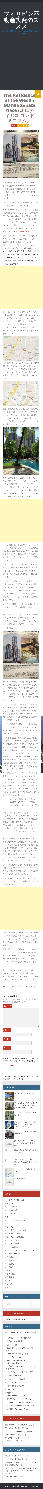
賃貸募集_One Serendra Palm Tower (20, 1406)
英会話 (9, 1284)
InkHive (14, 1486)
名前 (5, 1030)
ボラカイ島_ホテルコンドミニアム (18, 1456)
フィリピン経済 (13, 1244)
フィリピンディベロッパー (17, 1230)
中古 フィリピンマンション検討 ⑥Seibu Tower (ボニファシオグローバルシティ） (25, 1124)
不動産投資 (11, 1264)
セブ (8, 1217)
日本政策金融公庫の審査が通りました (19, 1425)
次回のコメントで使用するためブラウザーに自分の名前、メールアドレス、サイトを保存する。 (20, 1060)
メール (5, 1039)
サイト (5, 1048)
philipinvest (24, 125)
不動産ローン (12, 1257)
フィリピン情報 (13, 1240)
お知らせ (10, 1203)
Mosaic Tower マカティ (16, 1375)
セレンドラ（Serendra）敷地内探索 (18, 1431)
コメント (7, 1006)
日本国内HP (10, 1389)
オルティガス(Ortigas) (17, 987)
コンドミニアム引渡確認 (15, 1379)
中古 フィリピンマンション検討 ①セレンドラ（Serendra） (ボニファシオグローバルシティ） (21, 1470)
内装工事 (10, 1270)
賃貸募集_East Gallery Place (17, 1409)
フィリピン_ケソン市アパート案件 (20, 1372)
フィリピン (11, 1227)
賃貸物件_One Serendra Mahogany (20, 1399)
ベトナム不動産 (13, 1247)
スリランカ (11, 1213)
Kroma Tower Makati (14, 1357)
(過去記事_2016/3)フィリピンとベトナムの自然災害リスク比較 (25, 1143)
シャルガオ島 (12, 1207)
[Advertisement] (21, 64)
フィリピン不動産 (31, 987)
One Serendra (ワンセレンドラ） (19, 1354)
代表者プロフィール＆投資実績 (19, 1338)
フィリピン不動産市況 (15, 1237)
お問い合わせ (19, 1179)
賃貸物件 (9, 1393)
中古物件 (10, 1267)
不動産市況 (11, 1260)
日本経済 (10, 1277)
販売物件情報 (11, 1345)
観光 (8, 1287)
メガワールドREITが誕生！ (15, 1477)
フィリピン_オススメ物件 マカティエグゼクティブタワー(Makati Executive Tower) (26, 1105)
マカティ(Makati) (13, 1254)
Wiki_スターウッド (21, 231)
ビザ (8, 1223)
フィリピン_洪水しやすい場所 (16, 1428)
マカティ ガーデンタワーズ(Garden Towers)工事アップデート (25, 1162)
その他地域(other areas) (16, 1220)
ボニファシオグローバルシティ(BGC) (21, 1250)
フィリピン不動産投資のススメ (21, 20)
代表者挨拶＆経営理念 (15, 1341)
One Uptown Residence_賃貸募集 (19, 1402)
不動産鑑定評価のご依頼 (15, 1386)
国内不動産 (11, 1274)
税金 (8, 1281)
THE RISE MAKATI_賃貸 (16, 1396)
